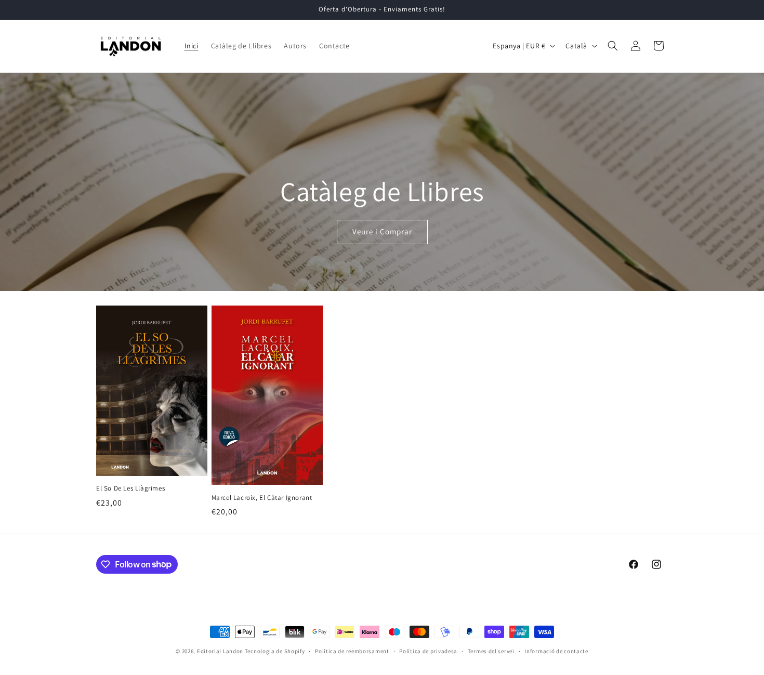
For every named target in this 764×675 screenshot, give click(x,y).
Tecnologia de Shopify (275, 651)
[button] (612, 45)
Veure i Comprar (382, 231)
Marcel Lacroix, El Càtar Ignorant (262, 498)
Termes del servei (491, 650)
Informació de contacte (556, 650)
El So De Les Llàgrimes (130, 488)
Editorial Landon (220, 651)
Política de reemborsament (352, 650)
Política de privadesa (428, 650)
